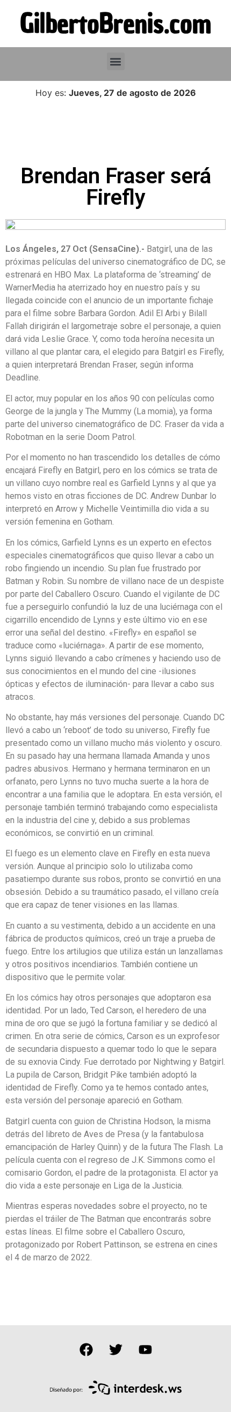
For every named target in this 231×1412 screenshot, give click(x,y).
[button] (116, 61)
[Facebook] (86, 1349)
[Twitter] (115, 1349)
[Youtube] (145, 1349)
